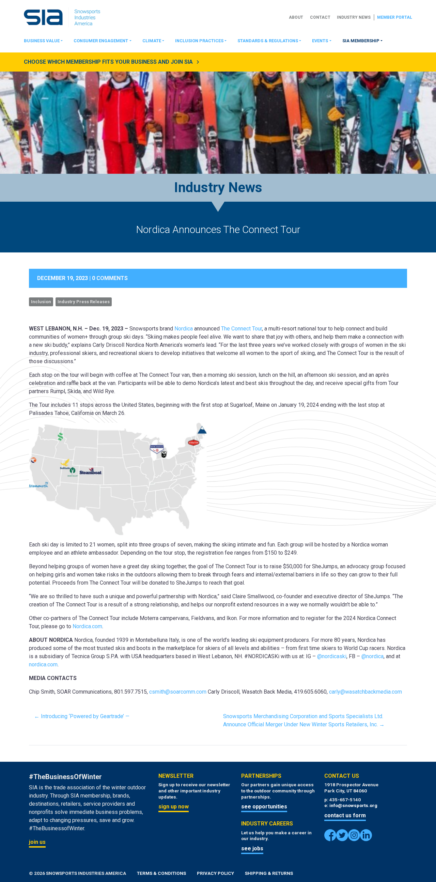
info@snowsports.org (353, 805)
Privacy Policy (215, 873)
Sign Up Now (173, 806)
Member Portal (394, 17)
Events (320, 40)
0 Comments (110, 278)
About (296, 17)
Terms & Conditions (161, 873)
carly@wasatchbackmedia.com (365, 691)
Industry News (354, 17)
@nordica (372, 656)
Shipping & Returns (269, 873)
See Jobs (252, 848)
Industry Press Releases (84, 301)
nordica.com (43, 664)
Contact (320, 17)
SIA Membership (360, 40)
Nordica (184, 328)
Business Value (42, 40)
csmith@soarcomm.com (177, 691)
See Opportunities (264, 806)
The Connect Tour (241, 328)
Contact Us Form (345, 815)
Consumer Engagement (101, 40)
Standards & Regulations (267, 40)
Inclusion (41, 301)
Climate (151, 40)
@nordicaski (331, 656)
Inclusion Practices (199, 40)
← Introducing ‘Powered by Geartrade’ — (82, 716)
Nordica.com (87, 626)
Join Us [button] (37, 842)
